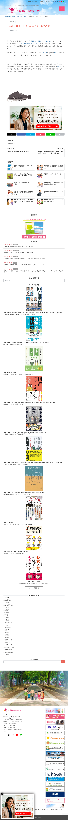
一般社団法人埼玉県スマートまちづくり (40, 41)
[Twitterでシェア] (11, 134)
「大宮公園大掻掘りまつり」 (30, 43)
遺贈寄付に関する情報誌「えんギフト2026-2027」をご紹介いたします (23, 264)
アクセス (51, 1)
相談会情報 (16, 250)
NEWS (56, 53)
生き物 (45, 53)
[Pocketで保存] (40, 134)
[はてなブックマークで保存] (30, 134)
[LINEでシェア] (50, 134)
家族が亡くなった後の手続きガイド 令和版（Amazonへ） (19, 524)
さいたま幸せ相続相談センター (36, 817)
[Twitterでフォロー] (57, 1)
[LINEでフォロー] (64, 1)
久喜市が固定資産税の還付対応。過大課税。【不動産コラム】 (20, 246)
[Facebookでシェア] (21, 134)
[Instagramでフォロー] (59, 1)
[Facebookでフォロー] (55, 1)
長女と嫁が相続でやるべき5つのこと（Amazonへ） (34, 583)
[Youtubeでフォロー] (61, 1)
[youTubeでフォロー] (17, 735)
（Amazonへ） (20, 314)
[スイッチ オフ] (62, 8)
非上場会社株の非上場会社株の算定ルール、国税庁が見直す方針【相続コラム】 (25, 258)
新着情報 (12, 21)
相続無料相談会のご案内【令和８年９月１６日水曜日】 (18, 252)
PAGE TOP (64, 793)
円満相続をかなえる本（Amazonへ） (13, 553)
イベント (60, 66)
